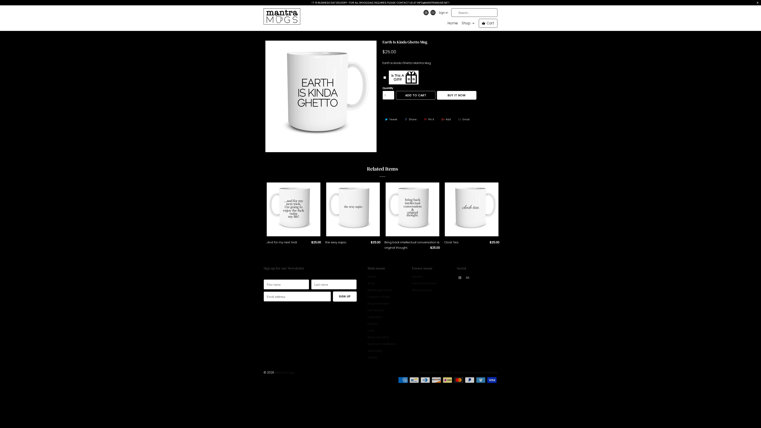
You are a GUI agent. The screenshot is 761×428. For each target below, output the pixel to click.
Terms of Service (424, 283)
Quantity (387, 88)
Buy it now (457, 95)
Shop (466, 23)
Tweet (393, 119)
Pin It (431, 119)
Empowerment (378, 303)
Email (466, 119)
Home (452, 23)
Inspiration (375, 317)
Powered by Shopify (483, 372)
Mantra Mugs (284, 372)
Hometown (376, 310)
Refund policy (422, 290)
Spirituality (375, 351)
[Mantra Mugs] (282, 17)
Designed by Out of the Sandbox (443, 372)
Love (371, 330)
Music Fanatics (378, 337)
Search (417, 276)
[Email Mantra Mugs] (433, 12)
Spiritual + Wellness (382, 344)
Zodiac (373, 357)
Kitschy (373, 324)
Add (448, 119)
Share (413, 119)
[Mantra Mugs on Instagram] (426, 12)
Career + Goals (379, 297)
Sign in (443, 13)
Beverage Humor (380, 290)
